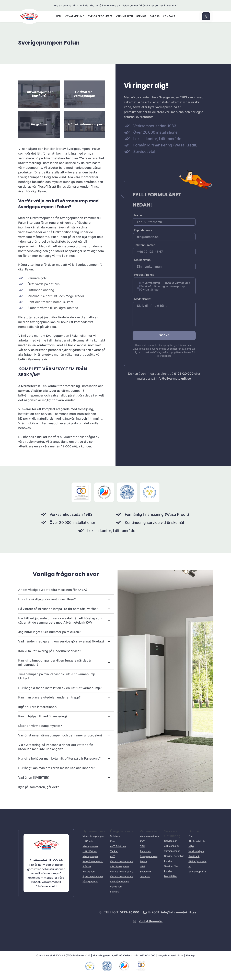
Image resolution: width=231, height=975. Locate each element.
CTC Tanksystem (119, 866)
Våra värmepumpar (93, 836)
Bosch (143, 861)
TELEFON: (121, 912)
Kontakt (169, 16)
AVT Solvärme (118, 846)
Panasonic (145, 851)
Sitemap (190, 955)
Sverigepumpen (148, 856)
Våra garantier (90, 881)
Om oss (154, 16)
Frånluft (87, 866)
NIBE (142, 866)
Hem (58, 16)
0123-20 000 (183, 373)
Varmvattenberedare (121, 871)
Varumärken (124, 16)
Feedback (194, 856)
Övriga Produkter (99, 16)
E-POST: (172, 912)
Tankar (114, 851)
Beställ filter (170, 876)
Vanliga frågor (196, 851)
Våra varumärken (149, 836)
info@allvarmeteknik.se (173, 378)
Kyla (112, 841)
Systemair (145, 871)
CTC (142, 846)
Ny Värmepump (74, 16)
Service (141, 16)
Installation (89, 871)
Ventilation (116, 886)
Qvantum (145, 876)
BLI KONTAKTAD (206, 16)
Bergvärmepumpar (93, 861)
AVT (142, 841)
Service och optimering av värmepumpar (172, 845)
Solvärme (115, 836)
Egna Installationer (93, 876)
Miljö (191, 846)
